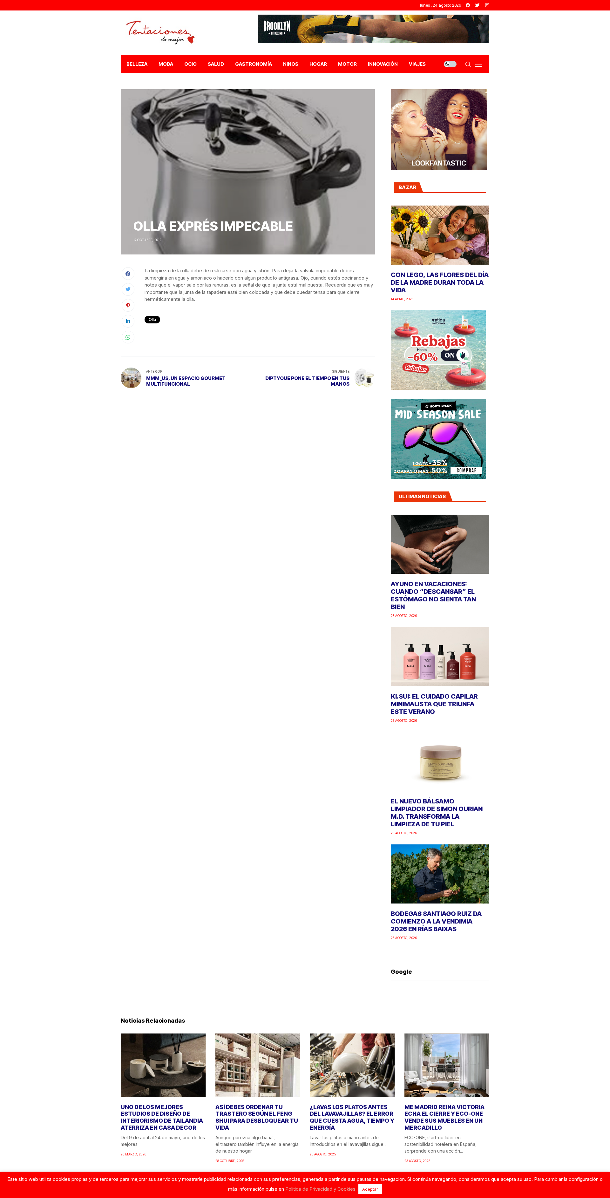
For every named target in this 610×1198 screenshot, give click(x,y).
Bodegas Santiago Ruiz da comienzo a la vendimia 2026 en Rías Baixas (436, 921)
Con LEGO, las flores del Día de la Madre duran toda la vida (440, 282)
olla (152, 319)
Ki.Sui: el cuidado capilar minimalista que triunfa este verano (434, 704)
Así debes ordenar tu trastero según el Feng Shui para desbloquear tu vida (256, 1117)
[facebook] (468, 5)
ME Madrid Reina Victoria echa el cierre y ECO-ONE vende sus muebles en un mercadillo (444, 1117)
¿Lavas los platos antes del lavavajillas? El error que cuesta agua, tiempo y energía (352, 1117)
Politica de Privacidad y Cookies (320, 1189)
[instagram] (487, 5)
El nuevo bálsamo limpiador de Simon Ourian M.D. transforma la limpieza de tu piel (437, 812)
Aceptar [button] (370, 1189)
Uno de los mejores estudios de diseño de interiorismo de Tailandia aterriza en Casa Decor (162, 1117)
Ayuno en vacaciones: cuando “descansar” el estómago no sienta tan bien (433, 595)
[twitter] (477, 5)
